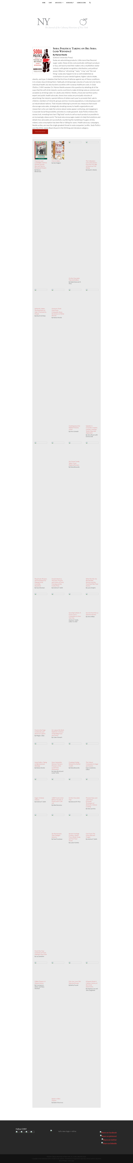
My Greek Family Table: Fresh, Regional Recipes (74, 463)
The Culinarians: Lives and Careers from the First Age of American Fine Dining (91, 164)
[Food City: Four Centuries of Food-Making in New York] (41, 881)
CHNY (50, 3)
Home (43, 3)
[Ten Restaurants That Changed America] (58, 823)
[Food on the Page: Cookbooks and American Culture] (41, 661)
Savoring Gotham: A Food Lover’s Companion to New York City (75, 615)
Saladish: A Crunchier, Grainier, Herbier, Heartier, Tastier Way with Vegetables (92, 429)
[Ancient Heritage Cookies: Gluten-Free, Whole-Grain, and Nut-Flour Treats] (75, 823)
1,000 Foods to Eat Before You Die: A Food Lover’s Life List (57, 800)
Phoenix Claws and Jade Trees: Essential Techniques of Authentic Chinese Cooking (91, 802)
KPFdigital (64, 1160)
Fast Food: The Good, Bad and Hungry (90, 835)
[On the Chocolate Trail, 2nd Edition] (75, 209)
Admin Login (71, 1160)
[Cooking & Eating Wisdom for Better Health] (75, 752)
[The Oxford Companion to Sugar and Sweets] (92, 752)
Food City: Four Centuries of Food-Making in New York (41, 952)
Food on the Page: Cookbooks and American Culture (40, 731)
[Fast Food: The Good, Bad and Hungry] (92, 823)
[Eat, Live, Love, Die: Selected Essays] (75, 971)
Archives (58, 3)
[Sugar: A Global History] (41, 787)
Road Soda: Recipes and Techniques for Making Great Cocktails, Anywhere (41, 582)
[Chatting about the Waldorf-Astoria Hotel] (75, 356)
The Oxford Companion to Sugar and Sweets (92, 764)
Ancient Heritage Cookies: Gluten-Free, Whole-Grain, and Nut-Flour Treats (75, 837)
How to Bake (56, 161)
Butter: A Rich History (56, 1099)
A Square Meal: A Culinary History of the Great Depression (91, 983)
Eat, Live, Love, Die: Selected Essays (75, 982)
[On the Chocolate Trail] (75, 787)
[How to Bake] (58, 150)
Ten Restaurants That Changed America (57, 835)
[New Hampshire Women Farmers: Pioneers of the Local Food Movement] (58, 752)
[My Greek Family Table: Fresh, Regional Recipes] (75, 451)
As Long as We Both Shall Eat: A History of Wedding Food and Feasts (58, 732)
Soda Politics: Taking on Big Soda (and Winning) (41, 764)
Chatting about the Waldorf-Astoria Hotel (74, 427)
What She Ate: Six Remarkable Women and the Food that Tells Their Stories (92, 582)
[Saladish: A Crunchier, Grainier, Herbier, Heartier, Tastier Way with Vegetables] (92, 356)
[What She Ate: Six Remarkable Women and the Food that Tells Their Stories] (92, 509)
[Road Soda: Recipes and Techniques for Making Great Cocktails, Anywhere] (41, 509)
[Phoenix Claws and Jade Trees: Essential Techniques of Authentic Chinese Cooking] (92, 787)
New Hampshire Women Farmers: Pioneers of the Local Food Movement (57, 765)
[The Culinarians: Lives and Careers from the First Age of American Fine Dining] (92, 150)
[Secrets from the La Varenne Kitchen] (92, 602)
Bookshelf (70, 3)
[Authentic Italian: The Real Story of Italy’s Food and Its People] (41, 298)
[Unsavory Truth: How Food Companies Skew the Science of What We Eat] (58, 298)
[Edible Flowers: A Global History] (41, 971)
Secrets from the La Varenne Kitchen (92, 613)
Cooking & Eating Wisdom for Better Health (75, 764)
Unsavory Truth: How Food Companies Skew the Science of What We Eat (58, 312)
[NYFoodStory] (66, 23)
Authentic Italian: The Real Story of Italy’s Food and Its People (40, 311)
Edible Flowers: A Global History (40, 982)
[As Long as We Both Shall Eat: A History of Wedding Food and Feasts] (58, 661)
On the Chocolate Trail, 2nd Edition (74, 279)
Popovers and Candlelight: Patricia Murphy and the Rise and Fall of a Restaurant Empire (41, 164)
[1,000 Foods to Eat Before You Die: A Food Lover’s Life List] (58, 787)
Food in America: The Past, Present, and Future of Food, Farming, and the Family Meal (58, 582)
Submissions (81, 3)
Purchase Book (40, 131)
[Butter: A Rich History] (58, 1029)
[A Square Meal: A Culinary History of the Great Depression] (92, 971)
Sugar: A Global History (39, 798)
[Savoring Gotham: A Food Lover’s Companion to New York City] (75, 602)
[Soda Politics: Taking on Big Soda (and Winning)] (41, 752)
